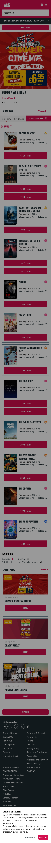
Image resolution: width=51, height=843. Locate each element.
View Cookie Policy (19, 832)
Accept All (43, 837)
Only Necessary (30, 837)
